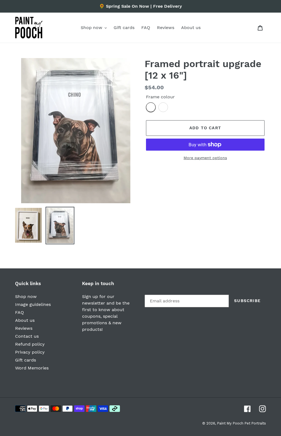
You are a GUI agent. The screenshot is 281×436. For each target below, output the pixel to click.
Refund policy (30, 344)
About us (25, 320)
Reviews (23, 328)
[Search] (252, 27)
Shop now (26, 296)
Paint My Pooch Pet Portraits (241, 423)
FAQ (19, 312)
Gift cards (25, 360)
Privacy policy (30, 352)
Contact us (27, 336)
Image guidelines (33, 304)
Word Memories (32, 368)
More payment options (205, 158)
